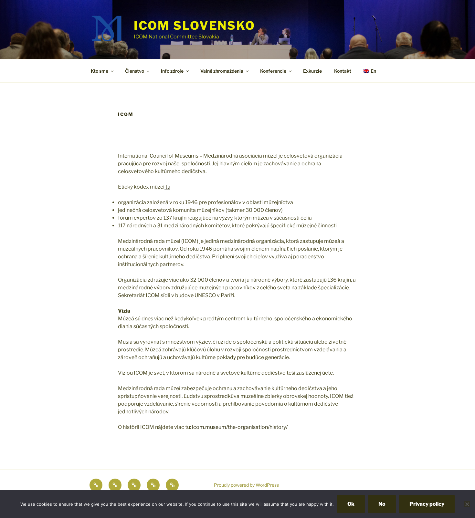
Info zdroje (172, 71)
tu (167, 187)
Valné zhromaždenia (221, 71)
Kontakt (342, 71)
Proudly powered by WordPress (246, 485)
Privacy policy (426, 504)
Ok (350, 504)
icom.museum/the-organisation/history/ (240, 427)
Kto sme (99, 71)
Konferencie (273, 71)
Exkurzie (312, 71)
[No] (467, 504)
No (381, 504)
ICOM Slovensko (194, 25)
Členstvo (134, 71)
